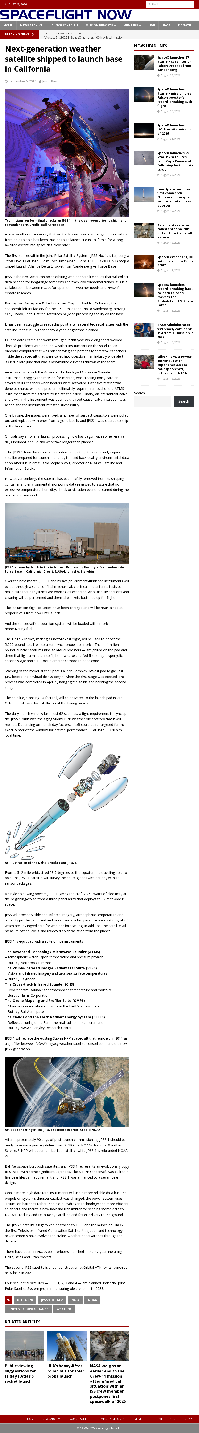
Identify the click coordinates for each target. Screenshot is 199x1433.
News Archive (31, 25)
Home (8, 25)
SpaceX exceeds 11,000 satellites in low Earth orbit (175, 261)
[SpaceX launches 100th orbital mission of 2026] (144, 130)
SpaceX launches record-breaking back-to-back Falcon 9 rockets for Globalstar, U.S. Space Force (175, 294)
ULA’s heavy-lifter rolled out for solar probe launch (65, 1371)
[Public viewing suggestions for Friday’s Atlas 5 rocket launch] (24, 1346)
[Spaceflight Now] (66, 18)
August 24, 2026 (170, 111)
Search (139, 393)
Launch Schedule (64, 25)
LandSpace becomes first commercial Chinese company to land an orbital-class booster (174, 197)
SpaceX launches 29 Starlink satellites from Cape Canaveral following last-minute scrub (175, 161)
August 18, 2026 (170, 242)
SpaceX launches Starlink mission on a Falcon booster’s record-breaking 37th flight (174, 97)
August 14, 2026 (170, 342)
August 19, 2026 (170, 211)
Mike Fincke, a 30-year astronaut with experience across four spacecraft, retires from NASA (174, 364)
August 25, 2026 (170, 75)
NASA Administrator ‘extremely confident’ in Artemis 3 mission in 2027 (175, 330)
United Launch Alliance (28, 1309)
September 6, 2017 (22, 81)
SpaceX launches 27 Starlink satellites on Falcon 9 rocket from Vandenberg (174, 63)
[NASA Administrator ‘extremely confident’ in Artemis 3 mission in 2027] (144, 330)
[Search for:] (170, 3)
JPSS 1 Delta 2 (52, 1300)
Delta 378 (25, 1300)
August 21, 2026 (170, 139)
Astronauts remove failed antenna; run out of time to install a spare (174, 231)
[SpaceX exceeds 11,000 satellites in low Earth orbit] (144, 262)
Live (152, 25)
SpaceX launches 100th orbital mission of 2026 (174, 129)
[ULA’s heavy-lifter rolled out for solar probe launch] (67, 1346)
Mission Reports (99, 25)
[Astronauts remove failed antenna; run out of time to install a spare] (144, 230)
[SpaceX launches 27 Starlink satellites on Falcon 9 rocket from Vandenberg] (144, 62)
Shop (166, 25)
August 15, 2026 (170, 310)
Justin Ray (49, 81)
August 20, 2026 (170, 175)
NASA (75, 1300)
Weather (64, 1309)
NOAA (92, 1300)
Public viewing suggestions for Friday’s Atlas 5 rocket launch (20, 1373)
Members (131, 25)
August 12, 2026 (170, 378)
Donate (184, 25)
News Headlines (150, 46)
